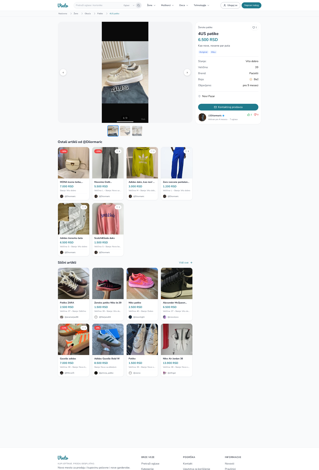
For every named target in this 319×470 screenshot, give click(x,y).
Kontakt (187, 463)
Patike (100, 13)
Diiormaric (215, 115)
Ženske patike (205, 27)
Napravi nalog (251, 5)
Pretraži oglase (150, 463)
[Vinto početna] (63, 5)
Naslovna (62, 13)
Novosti (229, 463)
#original (203, 52)
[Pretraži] (138, 5)
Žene (76, 13)
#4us (213, 52)
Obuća (88, 13)
